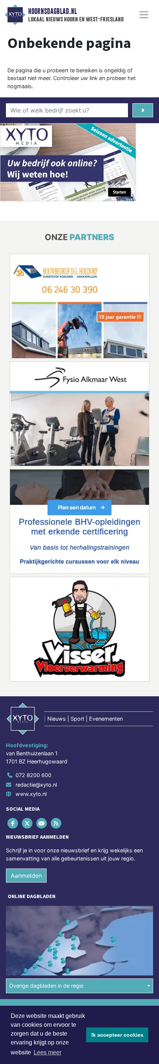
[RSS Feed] (57, 823)
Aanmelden (26, 875)
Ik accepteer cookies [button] (117, 1035)
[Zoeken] (142, 110)
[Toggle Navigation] (143, 14)
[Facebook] (13, 823)
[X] (27, 823)
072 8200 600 (33, 775)
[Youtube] (42, 823)
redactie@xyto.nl (36, 784)
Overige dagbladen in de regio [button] (46, 985)
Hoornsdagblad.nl (52, 11)
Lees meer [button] (47, 1052)
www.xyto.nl (31, 794)
